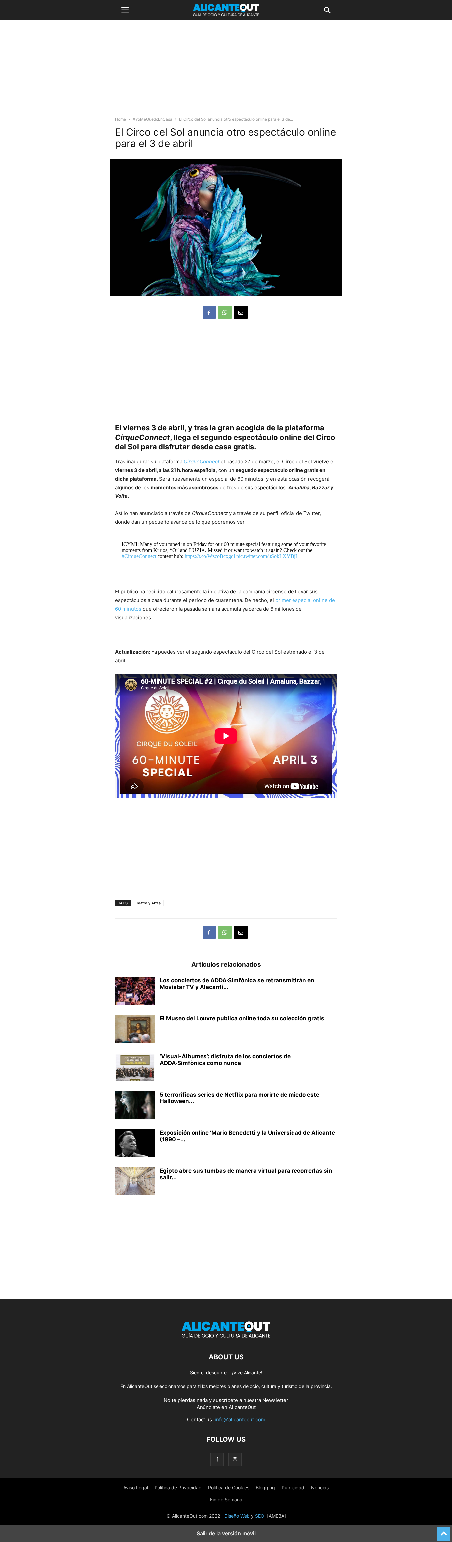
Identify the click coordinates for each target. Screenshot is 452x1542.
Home (120, 119)
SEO (259, 1516)
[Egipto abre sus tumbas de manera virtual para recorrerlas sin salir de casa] (135, 1182)
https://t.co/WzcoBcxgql (210, 556)
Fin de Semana (226, 1499)
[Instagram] (235, 1459)
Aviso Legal (135, 1487)
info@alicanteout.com (240, 1419)
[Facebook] (209, 312)
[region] (226, 71)
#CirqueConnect (139, 556)
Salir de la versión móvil (226, 1533)
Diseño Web (237, 1516)
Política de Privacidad (178, 1487)
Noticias (320, 1487)
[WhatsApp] (225, 312)
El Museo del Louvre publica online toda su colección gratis (242, 1018)
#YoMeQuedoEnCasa (152, 119)
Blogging (265, 1487)
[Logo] (226, 1337)
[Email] (241, 312)
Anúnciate (208, 1407)
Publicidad (293, 1487)
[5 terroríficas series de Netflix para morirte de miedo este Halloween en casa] (135, 1106)
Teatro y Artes (148, 903)
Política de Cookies (228, 1487)
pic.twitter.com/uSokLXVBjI (266, 556)
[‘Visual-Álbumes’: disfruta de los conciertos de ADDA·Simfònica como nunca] (135, 1068)
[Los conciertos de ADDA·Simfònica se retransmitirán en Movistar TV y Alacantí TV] (135, 992)
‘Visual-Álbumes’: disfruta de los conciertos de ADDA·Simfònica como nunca (225, 1059)
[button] (125, 10)
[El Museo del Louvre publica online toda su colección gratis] (135, 1030)
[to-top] (443, 1531)
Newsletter (275, 1400)
